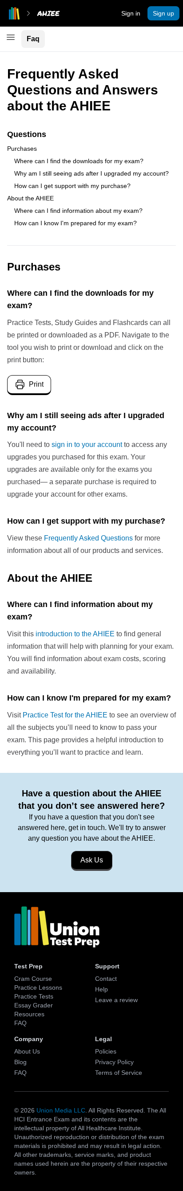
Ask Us (91, 860)
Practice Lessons (38, 987)
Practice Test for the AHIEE (65, 715)
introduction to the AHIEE (75, 634)
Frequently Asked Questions (88, 538)
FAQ (20, 1022)
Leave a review (116, 999)
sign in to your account (87, 444)
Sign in (130, 13)
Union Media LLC (60, 1110)
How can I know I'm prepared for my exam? (75, 223)
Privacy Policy (114, 1062)
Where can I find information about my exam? (78, 210)
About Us (27, 1051)
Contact (106, 978)
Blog (20, 1062)
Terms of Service (118, 1072)
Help (101, 989)
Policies (105, 1051)
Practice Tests (33, 996)
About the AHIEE (30, 198)
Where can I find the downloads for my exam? (78, 161)
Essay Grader (33, 1005)
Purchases (22, 148)
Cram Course (33, 978)
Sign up (163, 13)
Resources (29, 1014)
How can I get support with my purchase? (72, 185)
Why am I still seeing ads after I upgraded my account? (91, 173)
